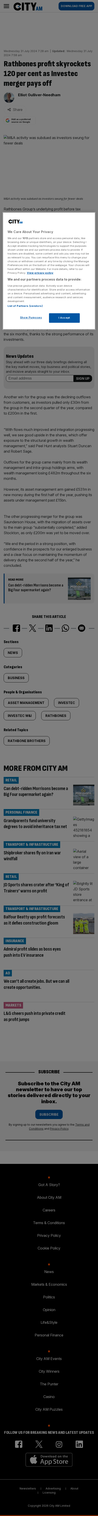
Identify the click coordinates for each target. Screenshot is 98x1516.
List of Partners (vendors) (25, 306)
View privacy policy (40, 273)
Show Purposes (31, 317)
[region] (49, 271)
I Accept (64, 318)
